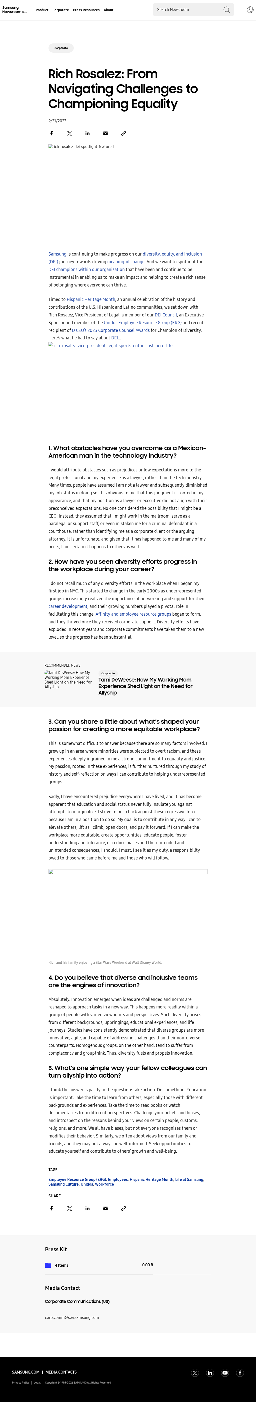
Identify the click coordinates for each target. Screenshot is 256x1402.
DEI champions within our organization (86, 269)
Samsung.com (26, 1372)
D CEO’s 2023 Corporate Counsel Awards (111, 330)
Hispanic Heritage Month (91, 299)
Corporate (61, 48)
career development (68, 606)
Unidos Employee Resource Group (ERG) (143, 322)
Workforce (104, 1184)
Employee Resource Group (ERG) (77, 1179)
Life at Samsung (189, 1179)
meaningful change (125, 262)
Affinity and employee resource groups (133, 614)
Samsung (57, 254)
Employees (118, 1179)
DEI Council (165, 315)
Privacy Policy (21, 1382)
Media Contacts (61, 1372)
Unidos (87, 1184)
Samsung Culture (63, 1184)
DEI (114, 338)
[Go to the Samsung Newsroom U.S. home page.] (15, 10)
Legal (37, 1382)
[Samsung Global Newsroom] (250, 10)
